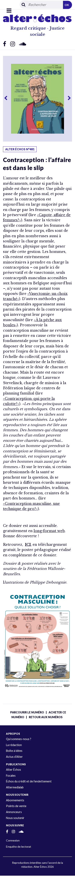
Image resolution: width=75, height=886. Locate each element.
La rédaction (14, 745)
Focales (11, 775)
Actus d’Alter (14, 756)
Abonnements (15, 800)
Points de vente (16, 806)
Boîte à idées (14, 750)
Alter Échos (13, 769)
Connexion (13, 840)
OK (67, 5)
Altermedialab (15, 787)
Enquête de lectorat (18, 846)
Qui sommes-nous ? (18, 739)
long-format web (49, 531)
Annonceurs (14, 812)
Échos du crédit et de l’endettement (29, 781)
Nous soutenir (15, 818)
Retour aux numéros (46, 717)
